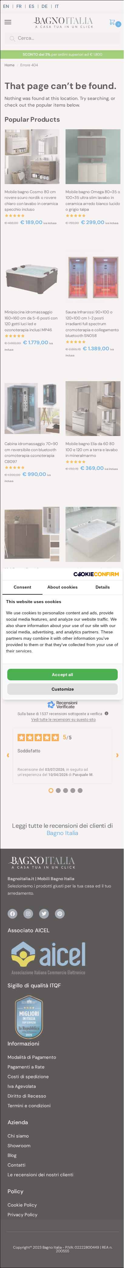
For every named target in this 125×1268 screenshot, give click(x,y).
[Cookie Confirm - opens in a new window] (96, 574)
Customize (63, 689)
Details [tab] (103, 587)
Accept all (62, 674)
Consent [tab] (22, 587)
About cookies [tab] (62, 587)
